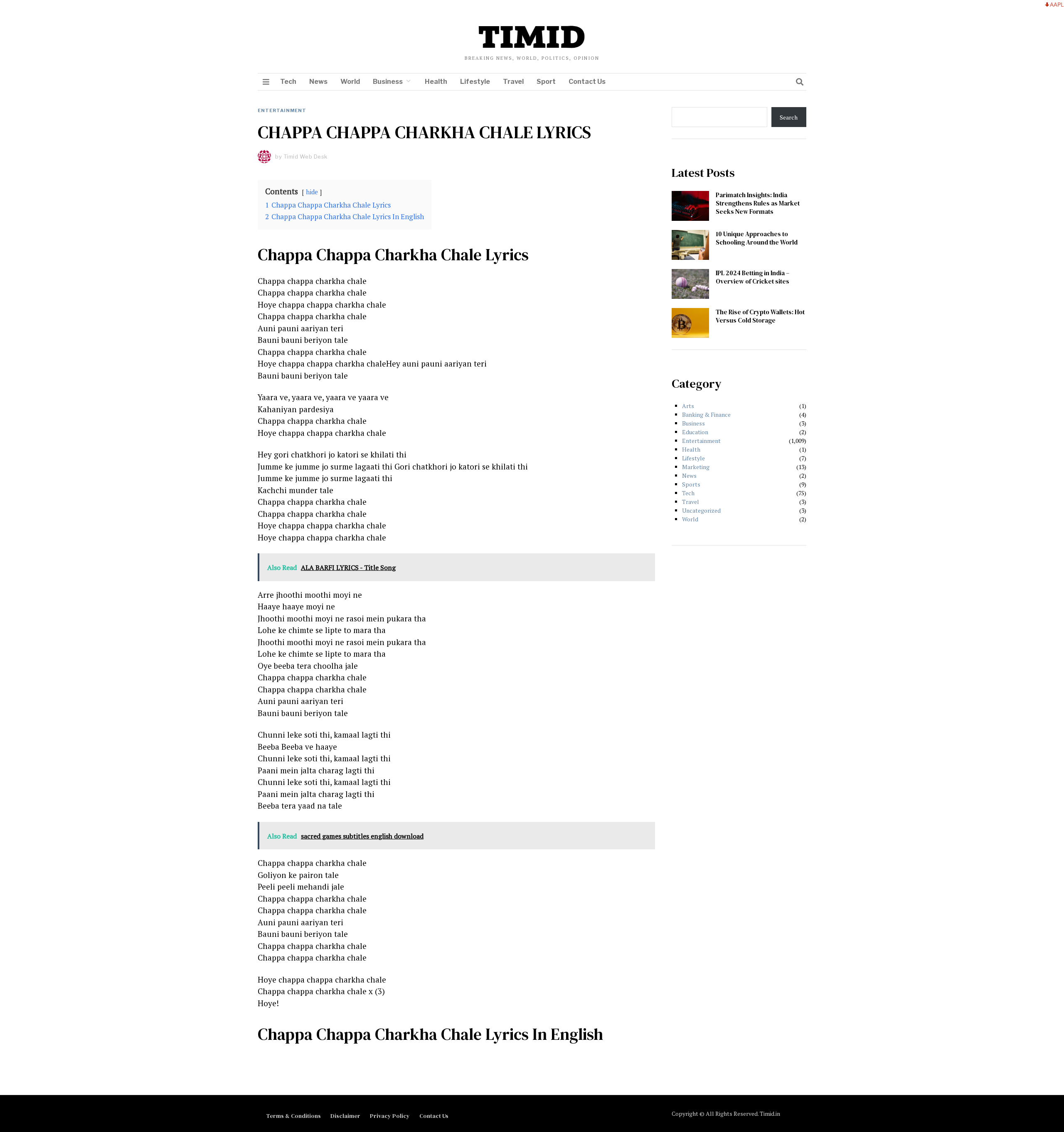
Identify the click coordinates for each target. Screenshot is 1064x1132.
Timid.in (770, 1113)
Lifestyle (475, 82)
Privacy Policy (390, 1116)
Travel (513, 82)
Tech (288, 82)
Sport (546, 82)
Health (436, 82)
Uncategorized (701, 510)
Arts (688, 406)
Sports (691, 484)
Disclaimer (345, 1116)
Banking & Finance (706, 414)
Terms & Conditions (293, 1116)
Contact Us (587, 82)
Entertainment (282, 110)
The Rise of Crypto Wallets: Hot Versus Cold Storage (760, 316)
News (318, 82)
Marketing (695, 467)
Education (695, 432)
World (350, 82)
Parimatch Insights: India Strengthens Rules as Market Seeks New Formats (758, 203)
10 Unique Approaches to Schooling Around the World (757, 238)
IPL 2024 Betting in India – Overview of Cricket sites (752, 277)
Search (789, 117)
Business (388, 82)
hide (312, 192)
